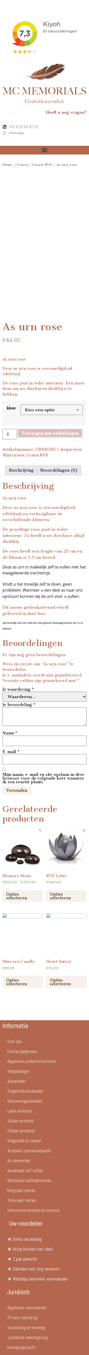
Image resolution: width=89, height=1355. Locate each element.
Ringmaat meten (21, 1190)
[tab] (21, 470)
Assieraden (16, 1081)
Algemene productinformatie (31, 1061)
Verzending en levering (26, 1327)
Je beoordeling (18, 705)
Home (7, 164)
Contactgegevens (22, 1051)
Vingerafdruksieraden (25, 1091)
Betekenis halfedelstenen (29, 1180)
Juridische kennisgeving (27, 1337)
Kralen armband (20, 1121)
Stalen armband (20, 1131)
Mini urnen (13, 455)
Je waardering (18, 689)
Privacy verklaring (22, 1318)
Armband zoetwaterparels (29, 1151)
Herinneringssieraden (24, 1101)
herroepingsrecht (21, 1347)
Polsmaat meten (21, 1200)
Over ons (14, 1041)
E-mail (11, 751)
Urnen (22, 164)
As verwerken (18, 1161)
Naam (9, 733)
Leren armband (19, 1111)
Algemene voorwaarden (26, 1308)
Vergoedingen (18, 1071)
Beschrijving (21, 470)
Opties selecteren (16, 896)
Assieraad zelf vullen (25, 1170)
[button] (45, 150)
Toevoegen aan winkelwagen (50, 433)
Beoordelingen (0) (58, 470)
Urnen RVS (42, 164)
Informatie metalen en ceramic (33, 1210)
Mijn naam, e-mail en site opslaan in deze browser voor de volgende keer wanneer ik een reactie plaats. (43, 778)
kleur (11, 408)
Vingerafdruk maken (24, 1141)
